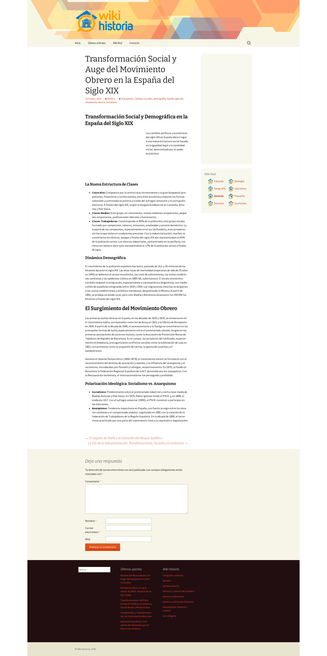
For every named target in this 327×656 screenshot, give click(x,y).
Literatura (240, 188)
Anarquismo (127, 98)
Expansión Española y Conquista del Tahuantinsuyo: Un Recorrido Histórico (135, 625)
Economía (240, 203)
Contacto (134, 43)
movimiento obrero (95, 102)
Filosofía (240, 196)
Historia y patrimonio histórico (178, 601)
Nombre (91, 520)
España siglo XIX (175, 98)
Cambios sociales (143, 98)
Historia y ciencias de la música (178, 591)
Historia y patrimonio (173, 596)
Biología (239, 181)
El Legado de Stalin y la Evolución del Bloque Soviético (123, 438)
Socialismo (111, 102)
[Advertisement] (115, 156)
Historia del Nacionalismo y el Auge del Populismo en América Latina (135, 579)
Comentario (93, 481)
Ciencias (219, 181)
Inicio (78, 43)
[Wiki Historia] (163, 19)
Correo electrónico (92, 530)
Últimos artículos (97, 43)
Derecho (219, 203)
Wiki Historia (83, 649)
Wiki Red (117, 43)
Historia (111, 98)
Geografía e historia (173, 575)
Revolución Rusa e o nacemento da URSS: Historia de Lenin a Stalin (136, 591)
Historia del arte (171, 585)
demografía (160, 98)
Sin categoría (169, 615)
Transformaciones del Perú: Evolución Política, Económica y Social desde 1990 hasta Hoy (136, 604)
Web (87, 539)
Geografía (219, 188)
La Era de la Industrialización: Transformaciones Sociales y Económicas (138, 443)
